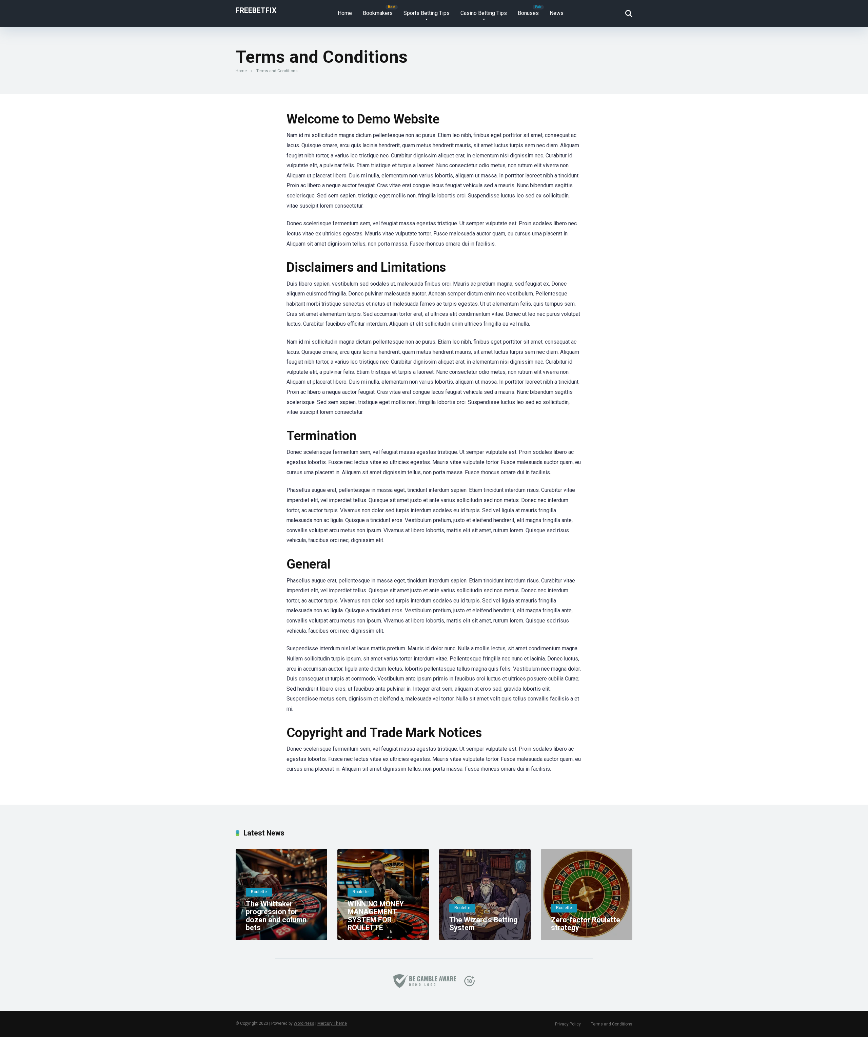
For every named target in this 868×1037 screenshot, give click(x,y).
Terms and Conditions (611, 1024)
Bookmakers (378, 13)
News (557, 13)
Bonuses (528, 13)
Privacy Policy (568, 1024)
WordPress (304, 1023)
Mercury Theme (332, 1023)
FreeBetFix (256, 10)
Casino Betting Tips (483, 13)
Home (345, 13)
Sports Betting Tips (426, 13)
